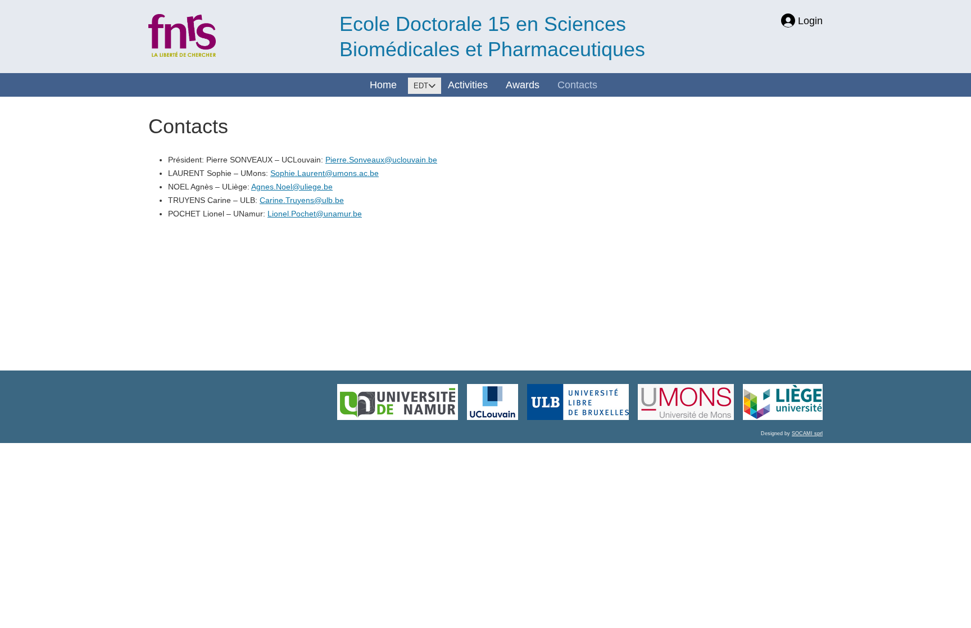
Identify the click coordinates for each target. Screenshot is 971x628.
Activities (468, 85)
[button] (934, 594)
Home (383, 85)
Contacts (577, 85)
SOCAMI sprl (807, 433)
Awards (522, 85)
